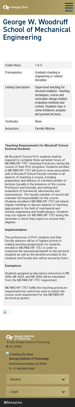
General (15, 379)
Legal (14, 392)
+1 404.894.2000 (23, 368)
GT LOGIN (15, 346)
